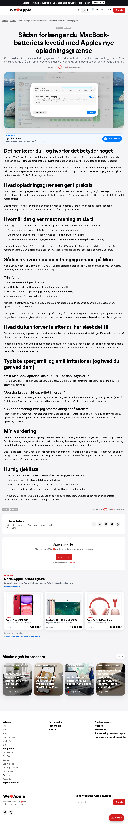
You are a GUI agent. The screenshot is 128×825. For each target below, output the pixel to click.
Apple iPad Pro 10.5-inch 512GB (61, 620)
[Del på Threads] (100, 524)
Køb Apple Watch (10, 767)
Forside (5, 21)
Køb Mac (6, 760)
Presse (52, 729)
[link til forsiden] (20, 10)
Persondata (55, 725)
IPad (4, 729)
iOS (4, 745)
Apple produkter (103, 722)
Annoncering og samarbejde (110, 733)
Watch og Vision (9, 737)
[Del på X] (106, 524)
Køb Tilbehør (8, 771)
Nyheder (7, 722)
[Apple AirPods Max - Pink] (104, 604)
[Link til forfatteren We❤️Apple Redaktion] (60, 67)
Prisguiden (8, 748)
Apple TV (6, 741)
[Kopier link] (118, 524)
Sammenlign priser (12, 586)
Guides (13, 21)
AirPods (24, 636)
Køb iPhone (7, 752)
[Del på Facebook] (94, 524)
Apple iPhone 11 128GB (17, 620)
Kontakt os (100, 729)
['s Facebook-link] (5, 812)
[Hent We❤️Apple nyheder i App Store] (102, 10)
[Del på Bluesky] (112, 524)
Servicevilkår (56, 722)
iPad (13, 636)
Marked (99, 725)
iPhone (7, 636)
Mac (18, 636)
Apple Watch (34, 636)
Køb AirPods (8, 764)
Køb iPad (6, 756)
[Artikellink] (17, 679)
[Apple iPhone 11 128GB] (23, 604)
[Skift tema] (85, 10)
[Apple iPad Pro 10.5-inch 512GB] (64, 604)
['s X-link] (11, 812)
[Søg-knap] (78, 10)
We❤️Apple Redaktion (72, 67)
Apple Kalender (10, 782)
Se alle (121, 656)
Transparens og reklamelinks (110, 737)
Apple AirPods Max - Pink (99, 620)
